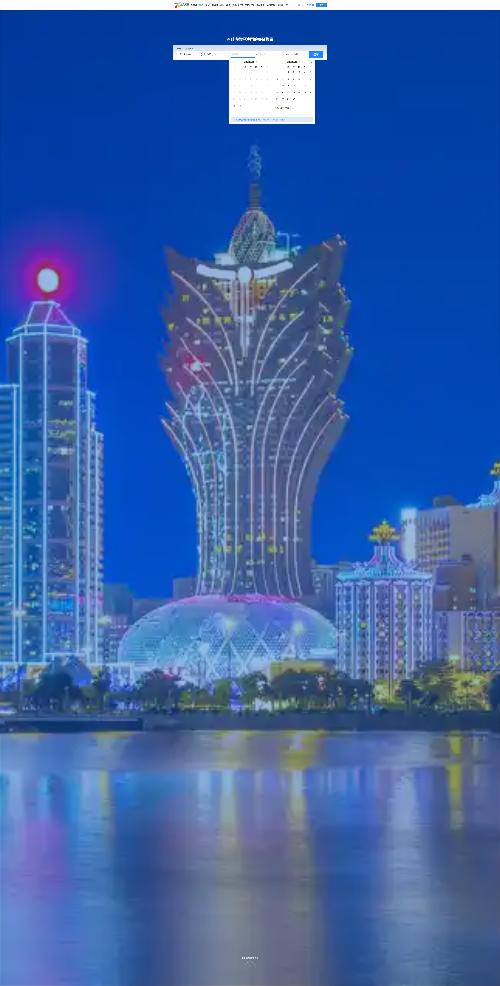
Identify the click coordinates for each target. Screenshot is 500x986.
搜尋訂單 (310, 5)
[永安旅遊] (181, 5)
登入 (321, 5)
